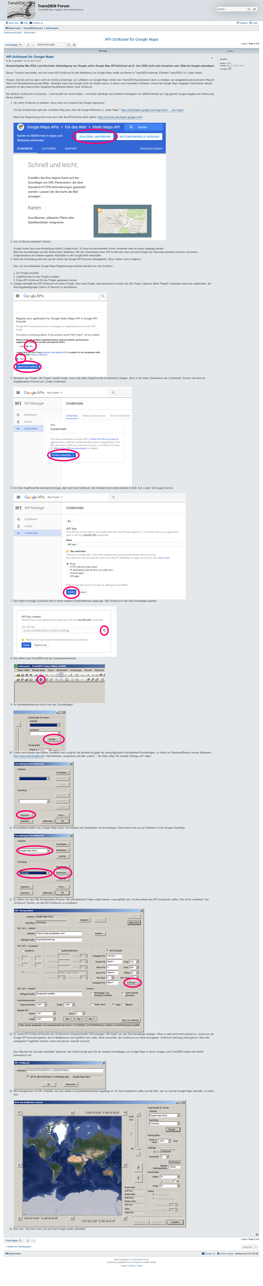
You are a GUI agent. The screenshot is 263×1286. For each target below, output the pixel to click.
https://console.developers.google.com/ (120, 117)
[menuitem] (24, 23)
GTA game (137, 1259)
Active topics (30, 32)
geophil (223, 59)
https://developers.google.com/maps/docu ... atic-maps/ (152, 110)
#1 (7, 61)
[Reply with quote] (212, 57)
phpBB (121, 1262)
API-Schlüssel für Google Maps (131, 39)
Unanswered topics (13, 32)
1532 (228, 63)
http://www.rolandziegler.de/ (28, 756)
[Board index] (21, 10)
